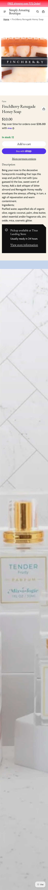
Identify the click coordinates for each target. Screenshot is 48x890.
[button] (37, 11)
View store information (24, 245)
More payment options (24, 158)
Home (6, 19)
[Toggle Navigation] (5, 11)
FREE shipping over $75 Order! (24, 3)
